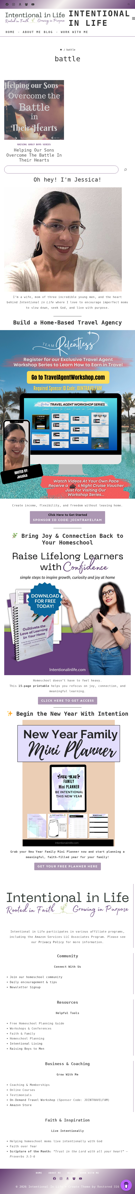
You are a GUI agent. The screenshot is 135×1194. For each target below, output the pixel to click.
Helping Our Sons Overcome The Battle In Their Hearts (34, 155)
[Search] (125, 169)
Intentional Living (26, 1043)
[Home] (61, 49)
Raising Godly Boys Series (34, 144)
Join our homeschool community (36, 977)
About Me (32, 32)
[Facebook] (7, 4)
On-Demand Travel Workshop (32, 1100)
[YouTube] (33, 4)
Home (10, 32)
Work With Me (74, 32)
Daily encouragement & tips (33, 982)
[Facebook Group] (26, 4)
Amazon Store (21, 1105)
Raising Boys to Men (27, 1048)
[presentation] (34, 110)
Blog (48, 32)
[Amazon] (20, 4)
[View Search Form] (129, 4)
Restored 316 (108, 1186)
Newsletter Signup (25, 987)
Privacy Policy (51, 942)
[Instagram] (13, 4)
